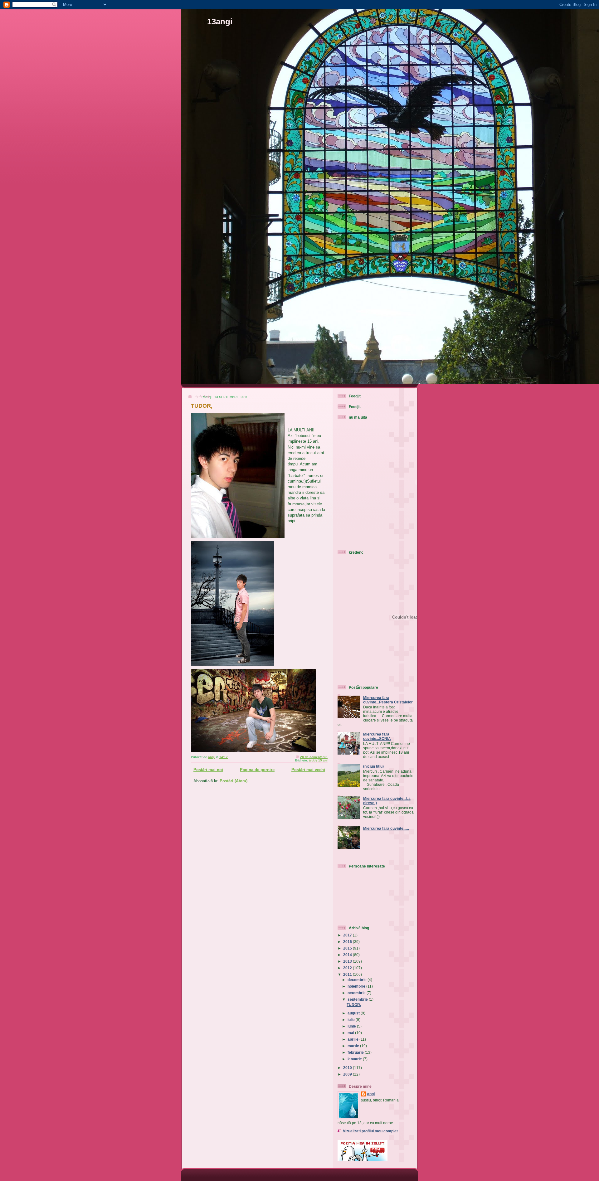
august (354, 1013)
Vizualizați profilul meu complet (370, 1131)
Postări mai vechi (308, 769)
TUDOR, (201, 406)
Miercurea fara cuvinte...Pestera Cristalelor (388, 700)
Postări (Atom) (233, 781)
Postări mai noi (208, 769)
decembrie (358, 980)
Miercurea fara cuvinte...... (386, 828)
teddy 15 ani (318, 760)
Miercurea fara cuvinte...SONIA (377, 736)
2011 (348, 974)
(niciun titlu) (373, 766)
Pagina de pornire (257, 769)
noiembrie (357, 986)
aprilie (353, 1039)
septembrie (358, 999)
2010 (348, 1068)
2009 (348, 1074)
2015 (348, 948)
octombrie (357, 993)
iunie (352, 1026)
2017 (348, 935)
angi (371, 1094)
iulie (352, 1020)
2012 (348, 968)
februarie (356, 1052)
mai (351, 1033)
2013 (348, 961)
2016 (348, 942)
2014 (348, 955)
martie (354, 1046)
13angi (219, 21)
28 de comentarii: (314, 757)
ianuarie (355, 1059)
